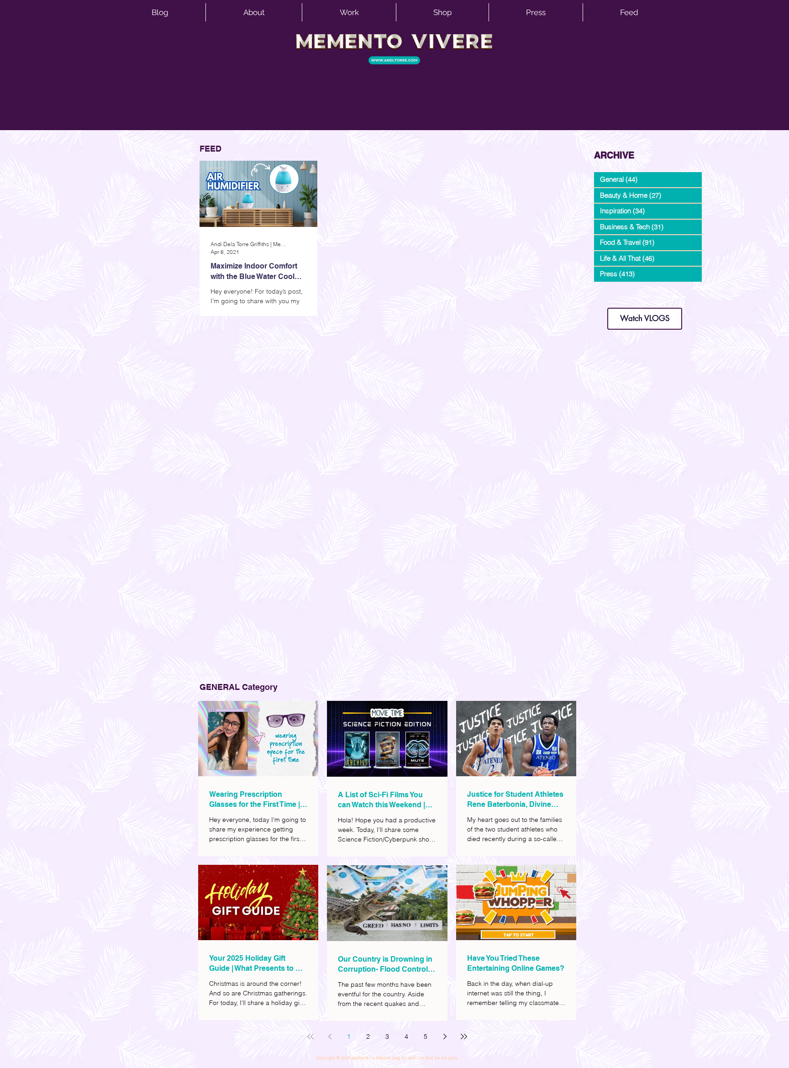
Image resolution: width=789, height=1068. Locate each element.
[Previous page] (329, 1036)
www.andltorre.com (616, 299)
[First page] (310, 1036)
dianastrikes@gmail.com (644, 292)
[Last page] (464, 1036)
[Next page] (445, 1036)
